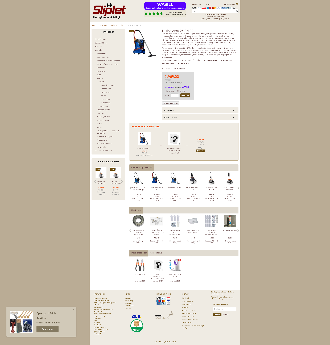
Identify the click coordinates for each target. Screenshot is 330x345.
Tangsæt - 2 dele (140, 274)
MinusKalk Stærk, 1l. (230, 230)
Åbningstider (98, 334)
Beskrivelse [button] (169, 110)
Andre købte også (139, 253)
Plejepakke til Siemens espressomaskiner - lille (175, 233)
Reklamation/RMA (100, 327)
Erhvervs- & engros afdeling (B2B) (105, 303)
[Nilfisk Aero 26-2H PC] (143, 43)
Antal (167, 95)
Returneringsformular (101, 329)
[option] (138, 189)
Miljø (95, 320)
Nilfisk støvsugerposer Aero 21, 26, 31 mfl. (174, 149)
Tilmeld (217, 314)
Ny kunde (97, 323)
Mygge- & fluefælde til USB (175, 275)
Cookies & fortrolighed (101, 300)
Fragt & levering (99, 316)
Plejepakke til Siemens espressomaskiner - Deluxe (211, 233)
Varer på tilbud (156, 253)
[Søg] (237, 11)
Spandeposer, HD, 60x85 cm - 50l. (193, 231)
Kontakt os (97, 318)
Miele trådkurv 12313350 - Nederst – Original (157, 232)
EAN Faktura (98, 305)
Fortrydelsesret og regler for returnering (103, 310)
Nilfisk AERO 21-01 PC (175, 187)
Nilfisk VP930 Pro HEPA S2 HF (116, 182)
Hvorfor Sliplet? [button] (170, 117)
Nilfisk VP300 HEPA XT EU (193, 188)
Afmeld (226, 314)
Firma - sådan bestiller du (102, 314)
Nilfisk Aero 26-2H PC (144, 148)
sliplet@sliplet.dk (192, 319)
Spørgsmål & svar (99, 331)
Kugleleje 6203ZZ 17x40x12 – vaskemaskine (138, 232)
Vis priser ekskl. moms (175, 91)
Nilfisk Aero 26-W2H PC (156, 188)
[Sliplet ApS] (109, 9)
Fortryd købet (98, 307)
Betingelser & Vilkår (100, 298)
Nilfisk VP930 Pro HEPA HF (101, 182)
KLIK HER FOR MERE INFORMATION (175, 63)
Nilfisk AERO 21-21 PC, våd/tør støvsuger (138, 188)
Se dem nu (47, 329)
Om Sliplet (97, 325)
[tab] (200, 110)
